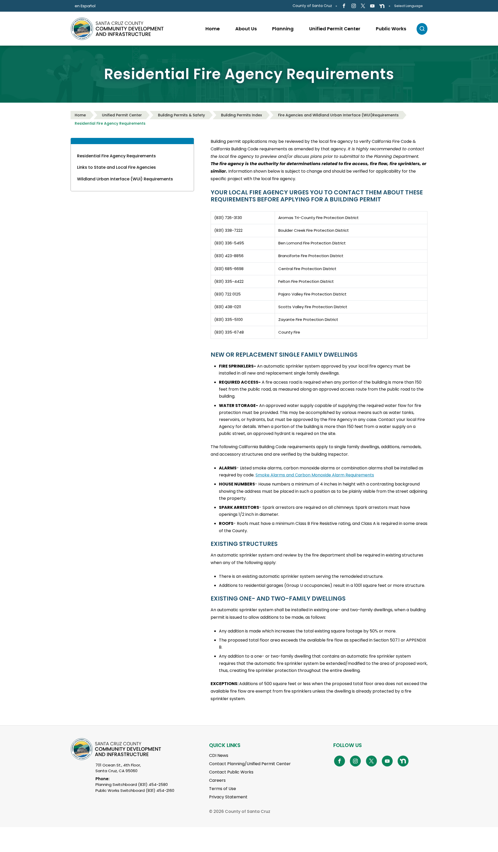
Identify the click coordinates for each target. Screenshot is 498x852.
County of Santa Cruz (312, 5)
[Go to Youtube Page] (372, 6)
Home (80, 115)
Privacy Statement (228, 797)
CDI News (218, 755)
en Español (85, 6)
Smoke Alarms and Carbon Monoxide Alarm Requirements (314, 475)
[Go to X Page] (363, 6)
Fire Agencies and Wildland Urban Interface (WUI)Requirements (338, 115)
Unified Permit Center (122, 115)
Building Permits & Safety (181, 115)
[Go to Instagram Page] (353, 6)
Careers (217, 780)
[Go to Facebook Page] (344, 6)
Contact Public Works (231, 772)
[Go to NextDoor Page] (382, 6)
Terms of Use (222, 789)
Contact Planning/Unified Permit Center (250, 764)
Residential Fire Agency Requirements (110, 123)
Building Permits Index (241, 115)
